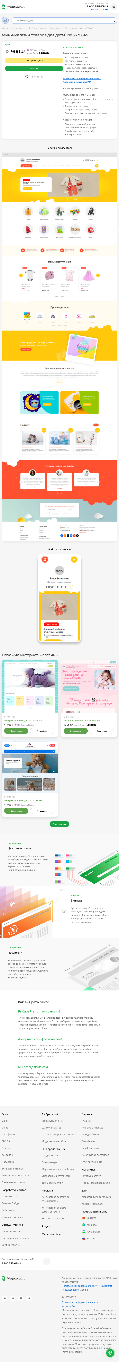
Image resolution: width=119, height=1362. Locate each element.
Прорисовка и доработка (96, 1182)
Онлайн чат (88, 1141)
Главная (86, 1120)
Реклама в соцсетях (53, 1218)
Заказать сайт (99, 9)
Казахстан (92, 1224)
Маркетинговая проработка (58, 1169)
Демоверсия (16, 731)
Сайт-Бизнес (9, 1210)
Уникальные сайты (52, 1120)
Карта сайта (68, 1306)
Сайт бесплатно (11, 1244)
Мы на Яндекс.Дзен (92, 1203)
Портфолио (8, 1134)
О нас (5, 1127)
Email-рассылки (90, 1148)
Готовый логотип (91, 1175)
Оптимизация (49, 1162)
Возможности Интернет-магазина (82, 78)
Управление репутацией (56, 1175)
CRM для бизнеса (91, 1134)
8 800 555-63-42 (97, 6)
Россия (91, 1238)
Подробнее (42, 731)
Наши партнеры (11, 1231)
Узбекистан (93, 1231)
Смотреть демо (34, 60)
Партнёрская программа (16, 1238)
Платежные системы (13, 1182)
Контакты (7, 1154)
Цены (5, 1120)
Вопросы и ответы (12, 1168)
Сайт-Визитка (9, 1196)
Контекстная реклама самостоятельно (54, 1209)
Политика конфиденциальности (80, 1302)
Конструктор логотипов (95, 1154)
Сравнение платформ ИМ (77, 81)
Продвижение (50, 1155)
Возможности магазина (15, 1175)
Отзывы (6, 1148)
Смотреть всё (60, 824)
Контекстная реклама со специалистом (56, 1198)
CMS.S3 (6, 1141)
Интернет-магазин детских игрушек (23, 800)
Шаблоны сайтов (51, 1127)
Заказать (34, 68)
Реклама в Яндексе (92, 1127)
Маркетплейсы (51, 1234)
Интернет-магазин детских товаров (23, 720)
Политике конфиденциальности (80, 1285)
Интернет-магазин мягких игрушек (82, 720)
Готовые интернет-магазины (58, 1134)
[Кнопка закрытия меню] (116, 2)
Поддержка (8, 1161)
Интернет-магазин (12, 1217)
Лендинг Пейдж (10, 1203)
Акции (46, 1226)
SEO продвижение (54, 1149)
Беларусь (92, 1217)
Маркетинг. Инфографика (96, 1196)
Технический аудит (52, 1182)
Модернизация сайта (54, 1141)
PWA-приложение (92, 1161)
